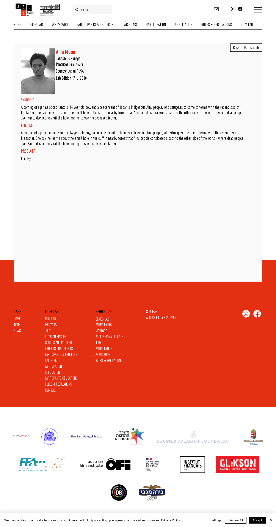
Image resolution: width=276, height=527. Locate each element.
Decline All (236, 520)
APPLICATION (103, 354)
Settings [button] (215, 520)
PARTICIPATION (104, 348)
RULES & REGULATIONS (109, 360)
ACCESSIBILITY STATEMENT (162, 317)
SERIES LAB (102, 319)
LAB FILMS (51, 360)
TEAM (17, 325)
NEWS (17, 331)
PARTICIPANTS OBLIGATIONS (61, 378)
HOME (17, 319)
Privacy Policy (170, 520)
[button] (216, 9)
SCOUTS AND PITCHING (58, 342)
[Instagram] (233, 9)
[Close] (270, 520)
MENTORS (101, 331)
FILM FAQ (50, 390)
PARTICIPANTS (104, 325)
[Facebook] (240, 9)
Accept (257, 520)
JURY (98, 343)
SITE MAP (151, 311)
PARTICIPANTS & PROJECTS (61, 354)
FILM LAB (50, 319)
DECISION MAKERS (55, 337)
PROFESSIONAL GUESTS (109, 337)
